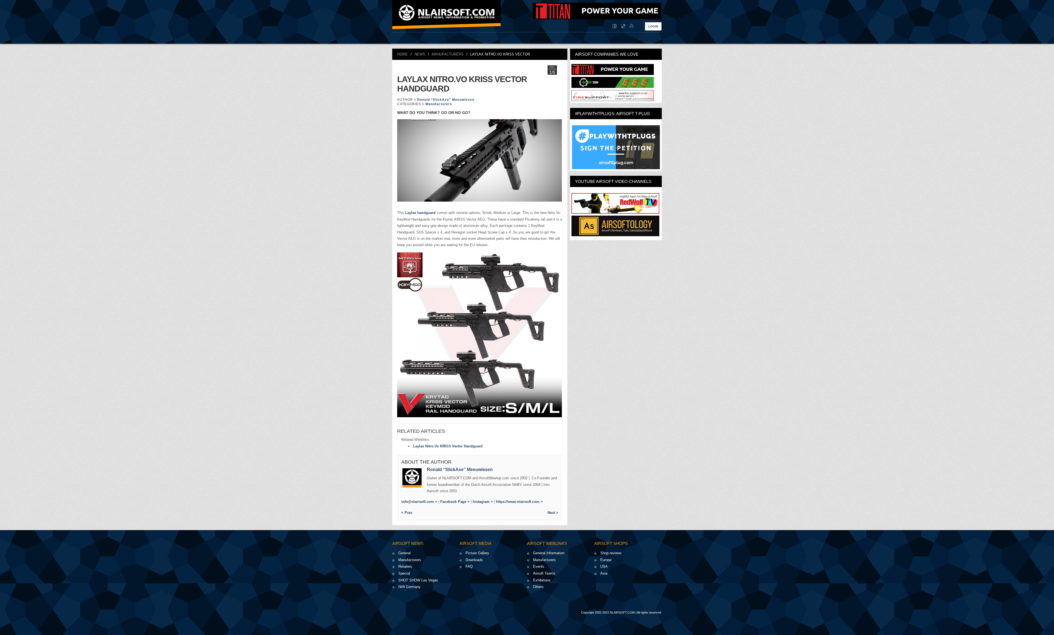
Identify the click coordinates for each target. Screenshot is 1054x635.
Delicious (623, 26)
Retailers (405, 566)
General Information (548, 553)
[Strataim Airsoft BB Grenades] (612, 87)
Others (538, 587)
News (419, 54)
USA (604, 566)
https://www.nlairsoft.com (518, 502)
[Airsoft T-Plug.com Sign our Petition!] (615, 147)
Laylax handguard (420, 213)
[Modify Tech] (612, 100)
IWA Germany (409, 587)
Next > (553, 513)
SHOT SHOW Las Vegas (418, 580)
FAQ (469, 566)
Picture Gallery (477, 553)
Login (653, 26)
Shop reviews (611, 553)
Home (402, 54)
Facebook (614, 26)
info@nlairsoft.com (417, 502)
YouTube (631, 26)
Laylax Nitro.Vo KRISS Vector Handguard (448, 446)
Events (538, 566)
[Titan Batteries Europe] (597, 18)
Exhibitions (542, 580)
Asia (603, 573)
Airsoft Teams (544, 573)
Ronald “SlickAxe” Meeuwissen (445, 100)
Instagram (481, 502)
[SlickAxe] (412, 478)
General (404, 553)
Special (404, 573)
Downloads (474, 560)
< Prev (406, 513)
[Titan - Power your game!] (612, 74)
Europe (606, 560)
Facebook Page (453, 502)
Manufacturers (448, 54)
